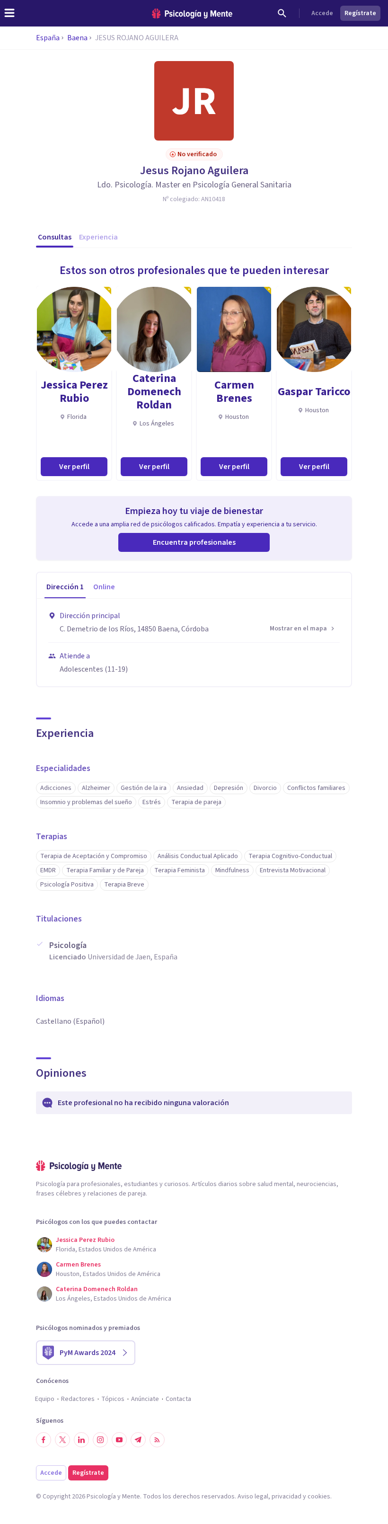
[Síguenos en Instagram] (100, 1439)
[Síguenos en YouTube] (119, 1439)
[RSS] (157, 1439)
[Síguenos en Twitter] (62, 1439)
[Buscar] (282, 13)
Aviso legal (253, 1496)
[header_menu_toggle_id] (9, 13)
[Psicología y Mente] (192, 13)
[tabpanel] (194, 642)
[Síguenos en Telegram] (138, 1439)
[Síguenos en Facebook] (43, 1439)
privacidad (286, 1496)
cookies (319, 1496)
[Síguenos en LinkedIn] (81, 1439)
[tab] (65, 587)
